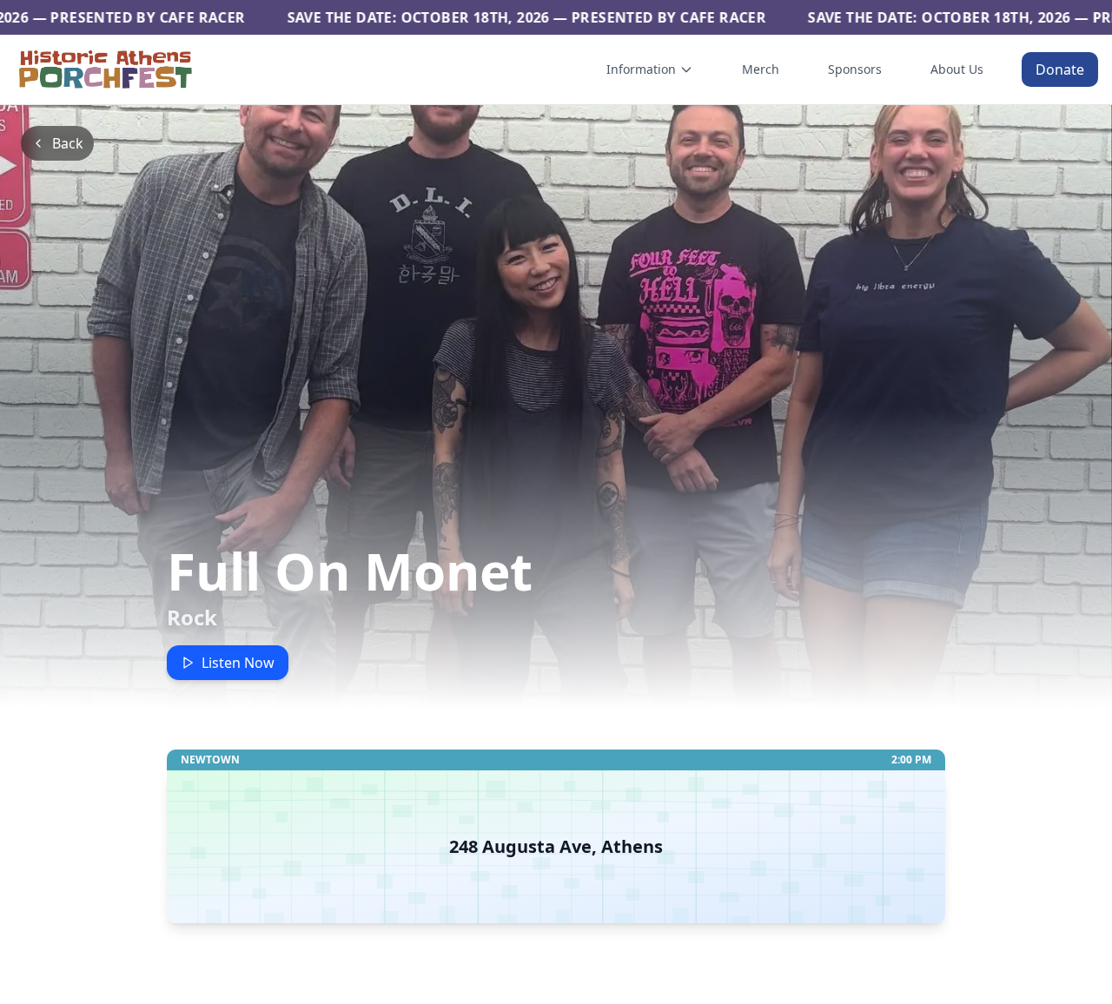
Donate (1060, 69)
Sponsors (855, 69)
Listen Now (238, 662)
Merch (760, 69)
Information (641, 69)
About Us (956, 69)
